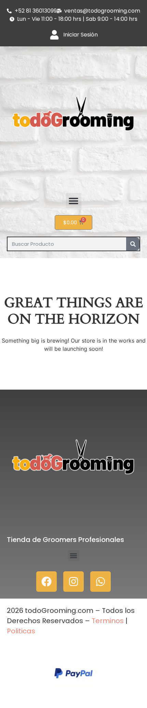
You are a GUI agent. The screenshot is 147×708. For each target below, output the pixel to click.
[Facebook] (46, 581)
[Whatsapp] (100, 581)
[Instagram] (73, 581)
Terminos (107, 621)
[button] (73, 200)
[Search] (132, 244)
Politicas (21, 631)
